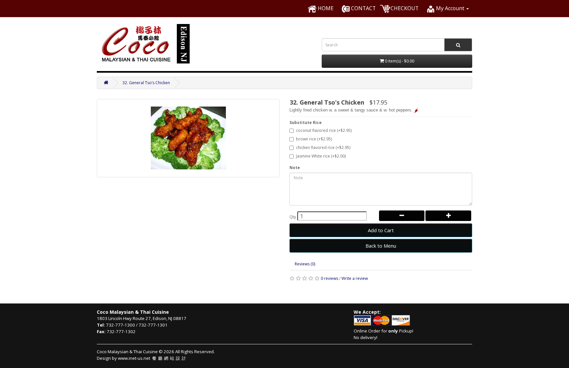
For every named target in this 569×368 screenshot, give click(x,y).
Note (294, 167)
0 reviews (329, 278)
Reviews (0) (305, 264)
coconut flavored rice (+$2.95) (324, 130)
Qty (292, 217)
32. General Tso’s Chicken (146, 83)
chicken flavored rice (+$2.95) (323, 147)
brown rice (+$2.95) (314, 139)
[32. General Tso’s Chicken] (188, 138)
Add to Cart (381, 230)
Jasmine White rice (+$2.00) (321, 156)
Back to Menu (381, 245)
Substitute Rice (305, 122)
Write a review (354, 278)
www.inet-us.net (153, 358)
